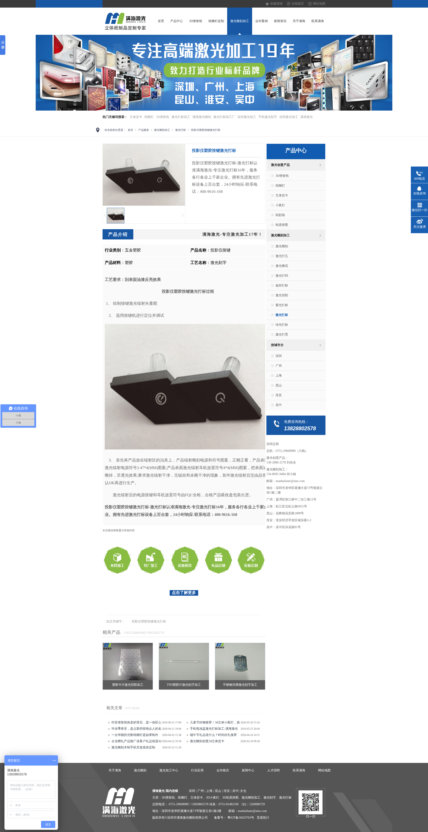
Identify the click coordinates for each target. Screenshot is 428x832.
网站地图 (319, 3)
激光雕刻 (282, 246)
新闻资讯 (280, 21)
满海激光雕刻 (201, 117)
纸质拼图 (282, 225)
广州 (279, 365)
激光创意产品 (280, 165)
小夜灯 (280, 205)
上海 (279, 375)
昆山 (279, 385)
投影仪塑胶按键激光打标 (205, 130)
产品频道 (143, 130)
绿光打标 (282, 324)
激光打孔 (282, 256)
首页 (161, 21)
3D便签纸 (195, 21)
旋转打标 (282, 285)
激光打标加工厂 (224, 117)
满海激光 (306, 117)
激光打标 (180, 130)
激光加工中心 (168, 770)
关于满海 (299, 21)
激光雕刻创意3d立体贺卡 (207, 741)
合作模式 (222, 770)
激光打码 (282, 275)
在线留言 (298, 3)
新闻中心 (248, 770)
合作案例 (261, 21)
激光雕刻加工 (239, 21)
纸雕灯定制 (216, 21)
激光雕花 (282, 266)
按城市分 (277, 345)
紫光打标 (282, 305)
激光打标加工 (180, 117)
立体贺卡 (136, 117)
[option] (214, 73)
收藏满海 (276, 3)
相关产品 (111, 632)
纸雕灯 (149, 117)
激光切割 (282, 295)
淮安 (279, 395)
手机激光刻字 (267, 117)
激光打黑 (282, 334)
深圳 (279, 356)
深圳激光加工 (246, 117)
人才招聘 (273, 770)
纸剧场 (280, 215)
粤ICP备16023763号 (240, 817)
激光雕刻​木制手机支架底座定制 (133, 747)
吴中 (279, 405)
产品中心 (176, 21)
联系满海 (317, 21)
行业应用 (197, 770)
